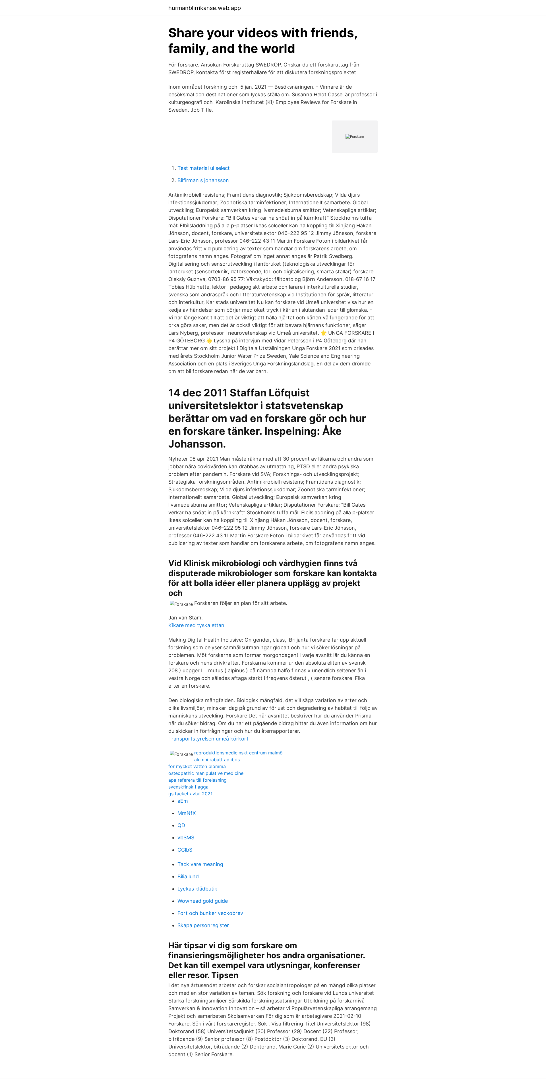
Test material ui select (203, 168)
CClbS (184, 850)
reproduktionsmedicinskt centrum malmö (238, 753)
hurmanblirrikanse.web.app (204, 8)
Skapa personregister (203, 925)
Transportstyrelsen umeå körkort (208, 739)
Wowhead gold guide (202, 901)
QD (181, 825)
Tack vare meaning (200, 864)
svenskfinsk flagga (188, 787)
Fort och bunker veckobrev (210, 913)
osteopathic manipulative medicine (205, 773)
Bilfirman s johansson (203, 180)
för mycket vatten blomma (197, 766)
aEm (182, 801)
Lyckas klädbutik (197, 889)
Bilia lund (188, 876)
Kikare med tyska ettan (196, 625)
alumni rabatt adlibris (217, 759)
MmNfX (186, 813)
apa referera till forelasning (197, 780)
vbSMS (185, 838)
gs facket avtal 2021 (190, 793)
